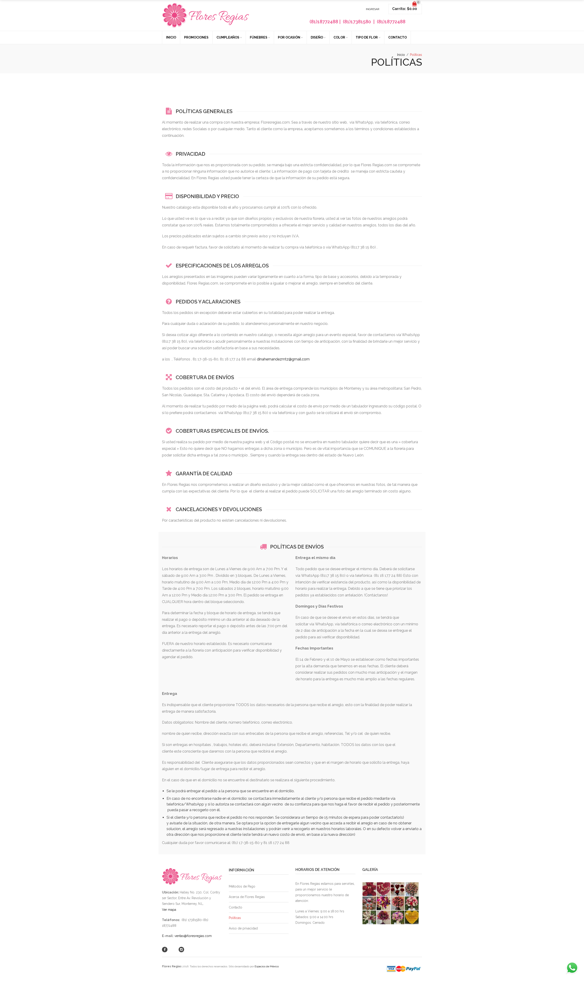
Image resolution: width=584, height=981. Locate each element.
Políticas (235, 918)
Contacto (397, 37)
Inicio (171, 37)
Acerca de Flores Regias (247, 897)
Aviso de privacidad (243, 928)
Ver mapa (169, 909)
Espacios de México (267, 966)
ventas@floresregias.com (193, 936)
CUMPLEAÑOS (227, 37)
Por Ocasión (289, 37)
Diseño (317, 37)
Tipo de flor (367, 37)
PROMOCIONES (196, 37)
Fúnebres (258, 37)
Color (339, 37)
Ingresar (372, 9)
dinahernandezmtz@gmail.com (283, 359)
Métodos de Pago (242, 886)
